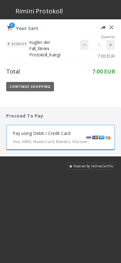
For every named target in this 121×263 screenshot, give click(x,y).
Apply (99, 86)
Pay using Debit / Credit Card (50, 137)
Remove (18, 44)
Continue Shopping (30, 86)
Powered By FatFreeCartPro (93, 166)
